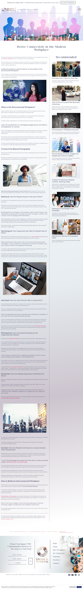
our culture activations (16, 367)
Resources (56, 560)
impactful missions (13, 338)
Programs (56, 556)
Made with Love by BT (36, 574)
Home (55, 543)
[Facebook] (69, 574)
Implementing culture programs (9, 496)
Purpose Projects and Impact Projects (10, 398)
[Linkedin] (75, 574)
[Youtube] (72, 574)
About (55, 547)
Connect (56, 563)
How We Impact (59, 550)
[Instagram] (78, 574)
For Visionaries (58, 553)
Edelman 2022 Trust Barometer (17, 462)
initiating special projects (39, 326)
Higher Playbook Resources (28, 9)
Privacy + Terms (26, 574)
